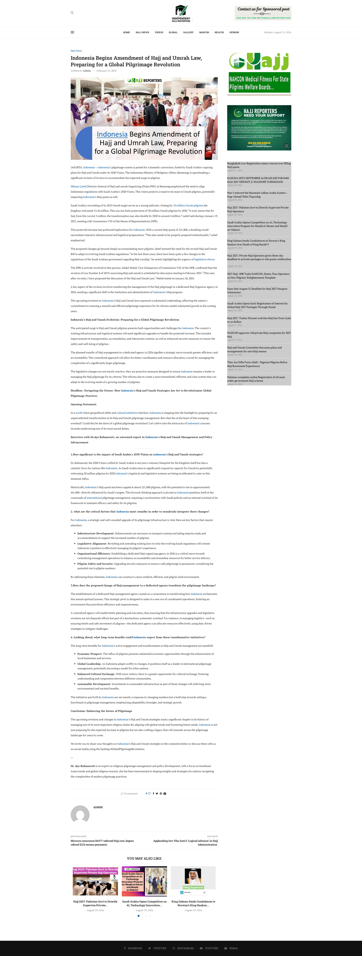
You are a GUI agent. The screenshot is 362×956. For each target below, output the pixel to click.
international (94, 497)
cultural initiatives (127, 412)
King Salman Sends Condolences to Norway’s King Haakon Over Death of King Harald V (256, 242)
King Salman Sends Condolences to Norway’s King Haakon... (193, 903)
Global (173, 32)
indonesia (159, 454)
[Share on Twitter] (157, 793)
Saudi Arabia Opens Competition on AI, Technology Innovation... (144, 903)
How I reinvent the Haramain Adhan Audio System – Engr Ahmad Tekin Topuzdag (257, 194)
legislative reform (204, 259)
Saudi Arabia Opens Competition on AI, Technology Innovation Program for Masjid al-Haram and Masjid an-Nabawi (257, 226)
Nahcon (204, 32)
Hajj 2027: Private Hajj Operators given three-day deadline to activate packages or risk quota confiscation (259, 259)
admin (87, 70)
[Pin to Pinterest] (161, 793)
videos (159, 32)
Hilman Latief (79, 186)
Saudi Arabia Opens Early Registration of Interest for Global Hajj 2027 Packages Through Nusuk (257, 305)
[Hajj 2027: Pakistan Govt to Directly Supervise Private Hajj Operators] (95, 881)
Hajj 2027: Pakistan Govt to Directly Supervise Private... (95, 903)
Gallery (188, 32)
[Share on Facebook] (153, 793)
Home (126, 32)
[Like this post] (149, 793)
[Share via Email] (164, 793)
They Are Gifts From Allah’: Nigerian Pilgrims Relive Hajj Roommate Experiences (257, 364)
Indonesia (89, 167)
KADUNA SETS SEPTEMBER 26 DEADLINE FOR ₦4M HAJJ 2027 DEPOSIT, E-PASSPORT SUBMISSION (258, 180)
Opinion (234, 32)
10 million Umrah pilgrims (188, 205)
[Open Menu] (72, 32)
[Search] (72, 13)
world (79, 412)
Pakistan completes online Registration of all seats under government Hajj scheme (256, 379)
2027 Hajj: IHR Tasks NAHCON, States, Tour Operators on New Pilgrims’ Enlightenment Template (258, 275)
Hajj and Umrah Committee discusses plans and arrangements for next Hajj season (254, 349)
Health (219, 32)
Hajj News (142, 32)
